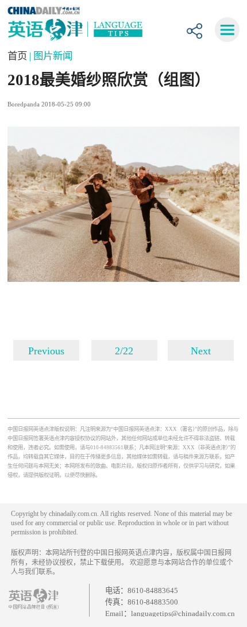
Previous (46, 351)
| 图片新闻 (50, 56)
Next (201, 351)
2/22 (124, 351)
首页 (18, 56)
